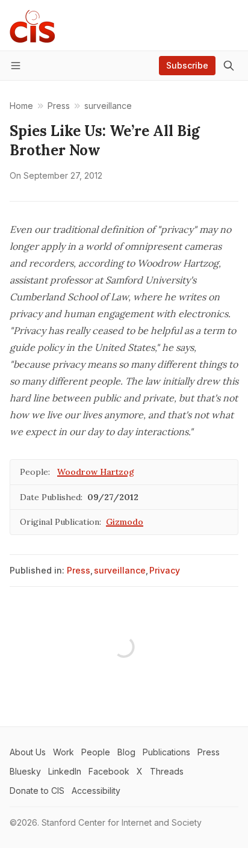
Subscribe (187, 65)
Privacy (164, 570)
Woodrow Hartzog (95, 471)
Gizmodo (124, 521)
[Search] (228, 65)
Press (78, 570)
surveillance (120, 570)
